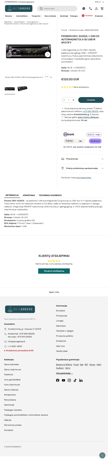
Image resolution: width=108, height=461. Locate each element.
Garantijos (61, 326)
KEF (86, 364)
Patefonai (8, 374)
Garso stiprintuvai (12, 369)
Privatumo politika (64, 336)
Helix (99, 364)
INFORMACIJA (12, 195)
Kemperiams (10, 394)
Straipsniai (99, 16)
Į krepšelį (91, 100)
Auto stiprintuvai (12, 384)
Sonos (92, 364)
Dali (81, 364)
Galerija (7, 420)
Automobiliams (19, 22)
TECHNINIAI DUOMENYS (50, 195)
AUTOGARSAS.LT (15, 447)
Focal (76, 364)
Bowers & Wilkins (64, 364)
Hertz (67, 368)
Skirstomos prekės (13, 425)
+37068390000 (10, 2)
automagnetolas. (83, 177)
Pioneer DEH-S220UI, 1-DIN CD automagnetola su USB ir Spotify (26, 24)
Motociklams (10, 400)
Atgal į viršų (54, 292)
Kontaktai (60, 310)
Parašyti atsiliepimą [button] (54, 271)
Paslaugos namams (13, 410)
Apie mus (60, 346)
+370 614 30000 (24, 336)
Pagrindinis (8, 22)
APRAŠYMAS (29, 195)
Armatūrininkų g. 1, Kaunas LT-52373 (24, 329)
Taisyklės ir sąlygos (65, 331)
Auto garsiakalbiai (12, 379)
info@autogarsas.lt (26, 2)
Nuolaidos (89, 16)
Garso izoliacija (11, 389)
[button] (102, 8)
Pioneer (64, 30)
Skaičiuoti (95, 141)
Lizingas (59, 320)
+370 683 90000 (90, 111)
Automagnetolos (32, 22)
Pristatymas (61, 315)
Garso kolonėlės (11, 364)
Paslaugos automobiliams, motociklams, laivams (26, 415)
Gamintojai (64, 16)
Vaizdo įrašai (62, 351)
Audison (60, 368)
